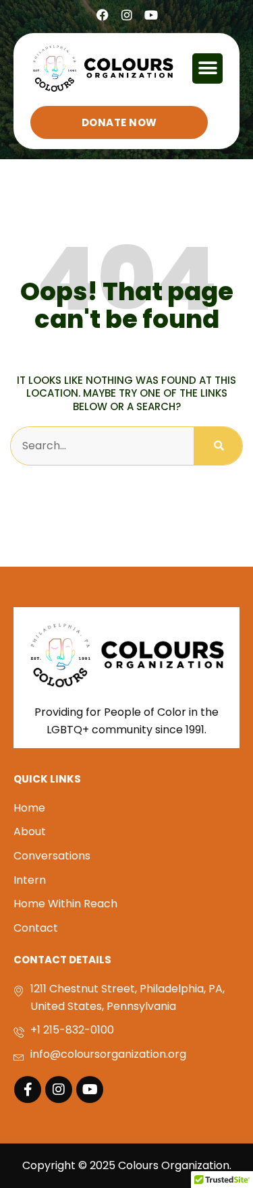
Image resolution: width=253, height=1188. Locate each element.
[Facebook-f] (27, 1089)
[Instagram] (127, 15)
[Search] (218, 446)
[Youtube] (151, 15)
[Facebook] (102, 15)
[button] (207, 68)
